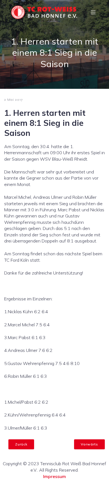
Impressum (54, 476)
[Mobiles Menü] (93, 12)
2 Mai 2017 (13, 100)
